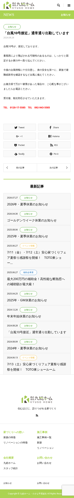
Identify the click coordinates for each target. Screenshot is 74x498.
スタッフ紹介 (10, 468)
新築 (39, 442)
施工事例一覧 (44, 437)
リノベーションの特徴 (15, 442)
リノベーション (45, 447)
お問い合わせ (44, 462)
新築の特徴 (9, 437)
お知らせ (7, 483)
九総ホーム (9, 462)
